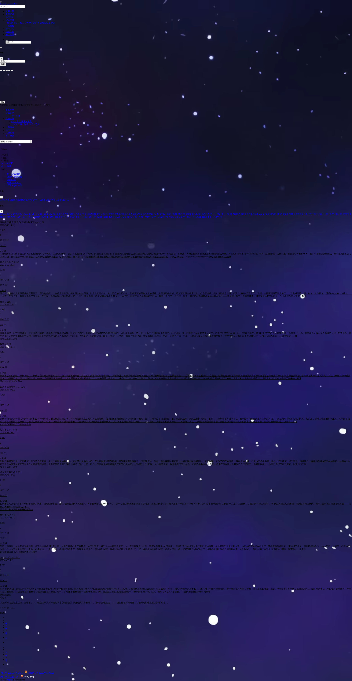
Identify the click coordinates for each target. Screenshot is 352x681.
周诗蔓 (150, 214)
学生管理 (184, 214)
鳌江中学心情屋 (14, 177)
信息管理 (93, 214)
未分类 (43, 200)
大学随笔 (33, 200)
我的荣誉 (10, 133)
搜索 (3, 64)
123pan (4, 214)
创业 (107, 214)
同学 (143, 214)
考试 (142, 217)
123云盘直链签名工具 (16, 23)
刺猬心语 (11, 179)
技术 (294, 214)
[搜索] (7, 40)
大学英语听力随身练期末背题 (40, 23)
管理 (101, 217)
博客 (125, 214)
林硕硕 (4, 217)
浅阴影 (3, 87)
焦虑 (39, 217)
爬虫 (45, 217)
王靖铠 (52, 217)
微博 (245, 214)
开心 (225, 214)
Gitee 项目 (6, 166)
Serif (13, 78)
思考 (257, 214)
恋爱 (263, 214)
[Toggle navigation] (1, 47)
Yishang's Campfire (8, 3)
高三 (212, 217)
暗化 (15, 93)
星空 (333, 214)
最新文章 (10, 110)
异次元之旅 (29, 677)
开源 (231, 214)
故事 (314, 214)
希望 (210, 214)
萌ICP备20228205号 (9, 677)
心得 (251, 214)
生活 (65, 217)
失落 (164, 214)
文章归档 (10, 113)
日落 (9, 93)
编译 (125, 217)
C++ (6, 200)
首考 (206, 217)
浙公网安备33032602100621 (41, 673)
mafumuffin (27, 214)
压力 (131, 214)
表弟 (155, 217)
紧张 (113, 217)
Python (13, 200)
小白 (204, 214)
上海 (45, 214)
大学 (158, 214)
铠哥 (189, 217)
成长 (287, 214)
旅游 (320, 214)
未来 (348, 214)
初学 (119, 214)
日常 (327, 214)
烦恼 (32, 217)
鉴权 (183, 217)
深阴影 (11, 87)
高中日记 (10, 17)
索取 (107, 217)
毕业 (26, 217)
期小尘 (340, 214)
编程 (119, 217)
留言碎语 (52, 200)
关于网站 (10, 136)
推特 (308, 214)
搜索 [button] (3, 142)
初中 (113, 214)
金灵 (177, 217)
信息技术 (22, 200)
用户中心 (10, 130)
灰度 (22, 93)
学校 (176, 214)
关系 (101, 214)
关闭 (3, 93)
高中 (218, 217)
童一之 (94, 217)
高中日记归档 (13, 174)
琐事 (59, 217)
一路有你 (10, 127)
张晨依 (238, 214)
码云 (87, 217)
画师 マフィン (14, 182)
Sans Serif (5, 78)
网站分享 (133, 217)
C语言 (17, 214)
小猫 (198, 214)
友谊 (137, 214)
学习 (170, 214)
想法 (281, 214)
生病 (72, 217)
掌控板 (301, 214)
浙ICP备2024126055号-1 (11, 673)
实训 (192, 214)
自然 (149, 217)
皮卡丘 (79, 217)
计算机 (162, 217)
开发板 (218, 214)
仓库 (51, 214)
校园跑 (12, 217)
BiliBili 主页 (7, 163)
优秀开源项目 (69, 214)
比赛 (19, 217)
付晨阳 (58, 214)
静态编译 (198, 217)
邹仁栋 (170, 217)
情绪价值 (272, 214)
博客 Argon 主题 (14, 185)
